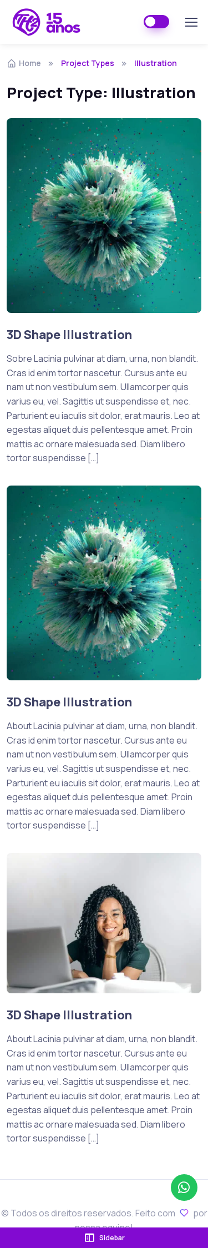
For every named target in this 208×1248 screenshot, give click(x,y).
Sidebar (112, 1237)
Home (30, 63)
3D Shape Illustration (69, 334)
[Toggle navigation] (190, 22)
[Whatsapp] (184, 1187)
